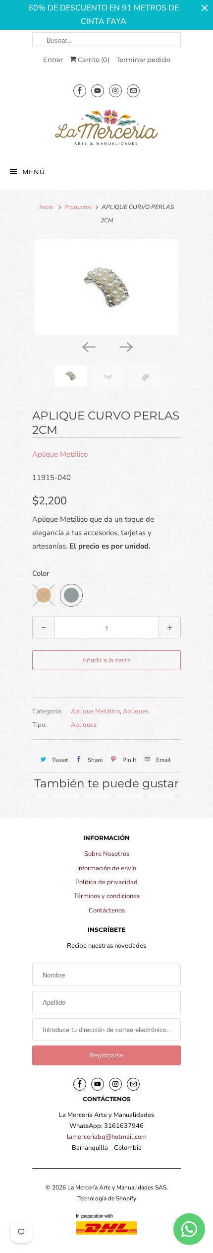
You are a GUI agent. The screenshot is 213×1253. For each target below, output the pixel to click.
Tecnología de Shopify (106, 1198)
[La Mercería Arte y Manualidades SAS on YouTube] (97, 90)
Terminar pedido (143, 60)
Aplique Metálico (60, 454)
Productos (78, 207)
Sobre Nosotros (106, 853)
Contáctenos (107, 910)
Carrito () (92, 60)
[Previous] (88, 346)
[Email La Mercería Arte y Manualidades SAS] (133, 90)
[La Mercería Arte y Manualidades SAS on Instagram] (115, 90)
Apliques (136, 711)
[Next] (125, 346)
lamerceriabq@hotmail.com (107, 1136)
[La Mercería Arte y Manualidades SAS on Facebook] (79, 90)
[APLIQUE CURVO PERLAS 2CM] (106, 287)
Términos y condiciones (107, 896)
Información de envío (106, 868)
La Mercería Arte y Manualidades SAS (116, 1187)
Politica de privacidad (106, 882)
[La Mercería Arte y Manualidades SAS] (106, 128)
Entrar (53, 60)
